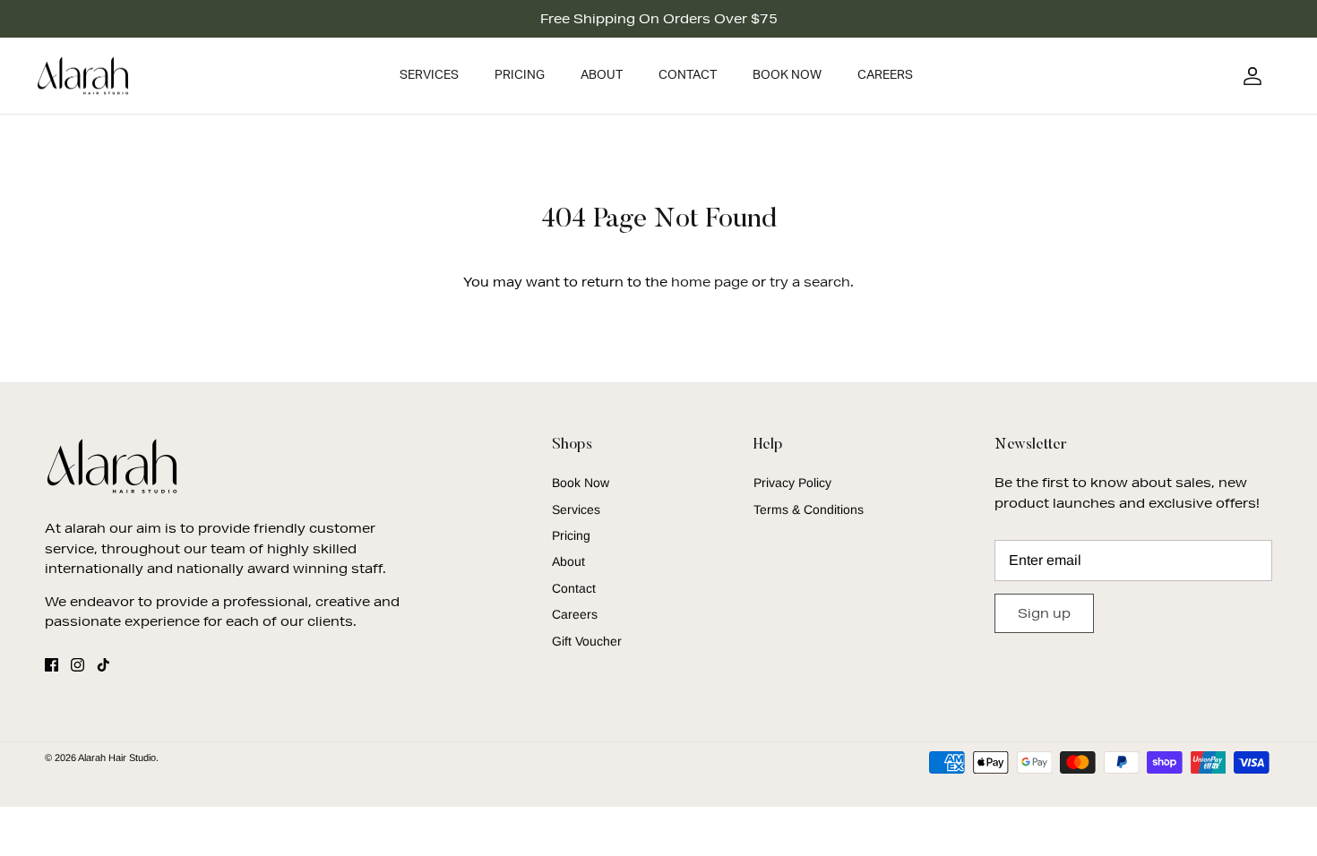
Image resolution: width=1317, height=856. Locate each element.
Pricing (520, 75)
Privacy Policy (792, 482)
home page (709, 282)
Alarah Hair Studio (117, 757)
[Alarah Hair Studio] (83, 76)
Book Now (787, 75)
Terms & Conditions (808, 509)
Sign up (1044, 613)
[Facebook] (51, 665)
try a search (810, 282)
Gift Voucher (587, 641)
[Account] (1249, 76)
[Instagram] (77, 665)
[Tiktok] (103, 665)
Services (429, 75)
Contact (687, 75)
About (602, 75)
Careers (885, 75)
